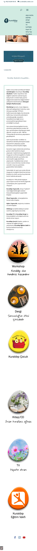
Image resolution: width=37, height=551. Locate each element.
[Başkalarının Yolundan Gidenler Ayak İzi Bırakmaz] (16, 42)
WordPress (13, 543)
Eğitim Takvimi (18, 60)
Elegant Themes (10, 541)
